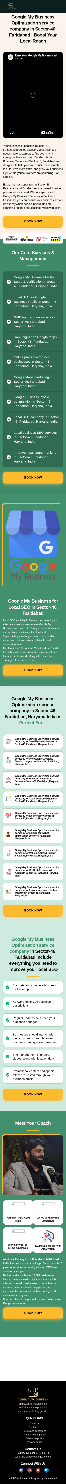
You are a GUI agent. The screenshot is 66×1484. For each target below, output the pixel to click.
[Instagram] (29, 1470)
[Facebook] (21, 1470)
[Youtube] (38, 1470)
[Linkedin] (46, 1470)
